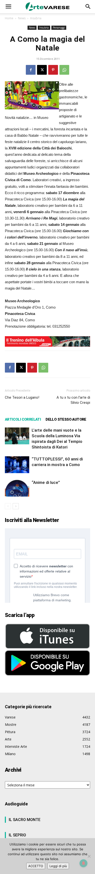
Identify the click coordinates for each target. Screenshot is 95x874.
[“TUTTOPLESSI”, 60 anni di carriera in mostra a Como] (17, 464)
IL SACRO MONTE (24, 819)
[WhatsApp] (64, 70)
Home (9, 18)
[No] (88, 856)
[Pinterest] (53, 70)
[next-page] (16, 506)
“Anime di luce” (46, 482)
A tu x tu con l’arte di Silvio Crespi (73, 400)
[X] (42, 70)
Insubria (35, 18)
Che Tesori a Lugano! (22, 397)
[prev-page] (8, 506)
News (22, 18)
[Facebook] (31, 70)
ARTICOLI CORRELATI (23, 419)
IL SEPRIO (17, 835)
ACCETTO (35, 866)
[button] (8, 6)
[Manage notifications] (83, 863)
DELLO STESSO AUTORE (66, 419)
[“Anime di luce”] (17, 488)
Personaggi (59, 27)
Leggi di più (58, 866)
